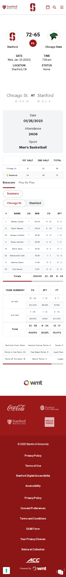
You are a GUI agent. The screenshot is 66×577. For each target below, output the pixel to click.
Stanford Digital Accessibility (34, 475)
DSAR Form (33, 528)
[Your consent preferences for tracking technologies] (6, 570)
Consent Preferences (33, 508)
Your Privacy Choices (33, 539)
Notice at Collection (33, 549)
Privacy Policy (34, 455)
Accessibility (33, 485)
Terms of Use (33, 465)
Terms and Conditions (33, 518)
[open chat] (60, 571)
